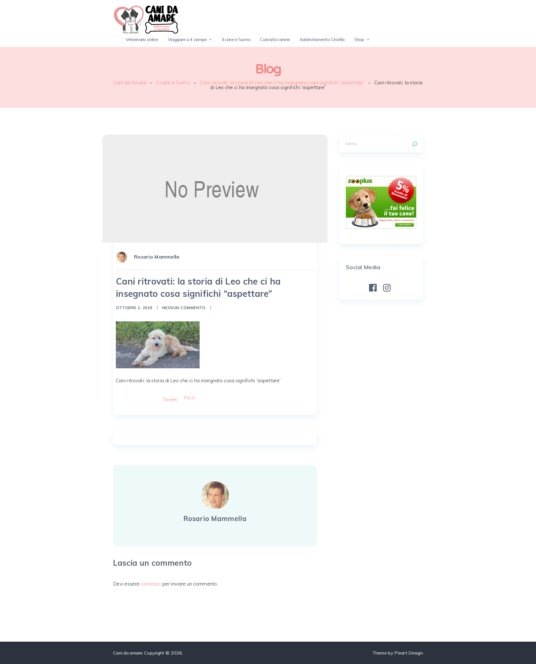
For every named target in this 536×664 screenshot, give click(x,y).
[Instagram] (386, 287)
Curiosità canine (275, 39)
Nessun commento (184, 307)
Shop (359, 39)
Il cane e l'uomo (173, 82)
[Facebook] (372, 287)
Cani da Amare (130, 82)
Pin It (189, 398)
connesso (150, 584)
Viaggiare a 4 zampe (187, 39)
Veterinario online (142, 39)
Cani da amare (128, 653)
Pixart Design (408, 653)
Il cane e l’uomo (236, 39)
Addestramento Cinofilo (322, 39)
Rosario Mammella (157, 257)
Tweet (170, 399)
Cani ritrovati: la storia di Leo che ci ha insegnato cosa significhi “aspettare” (282, 82)
